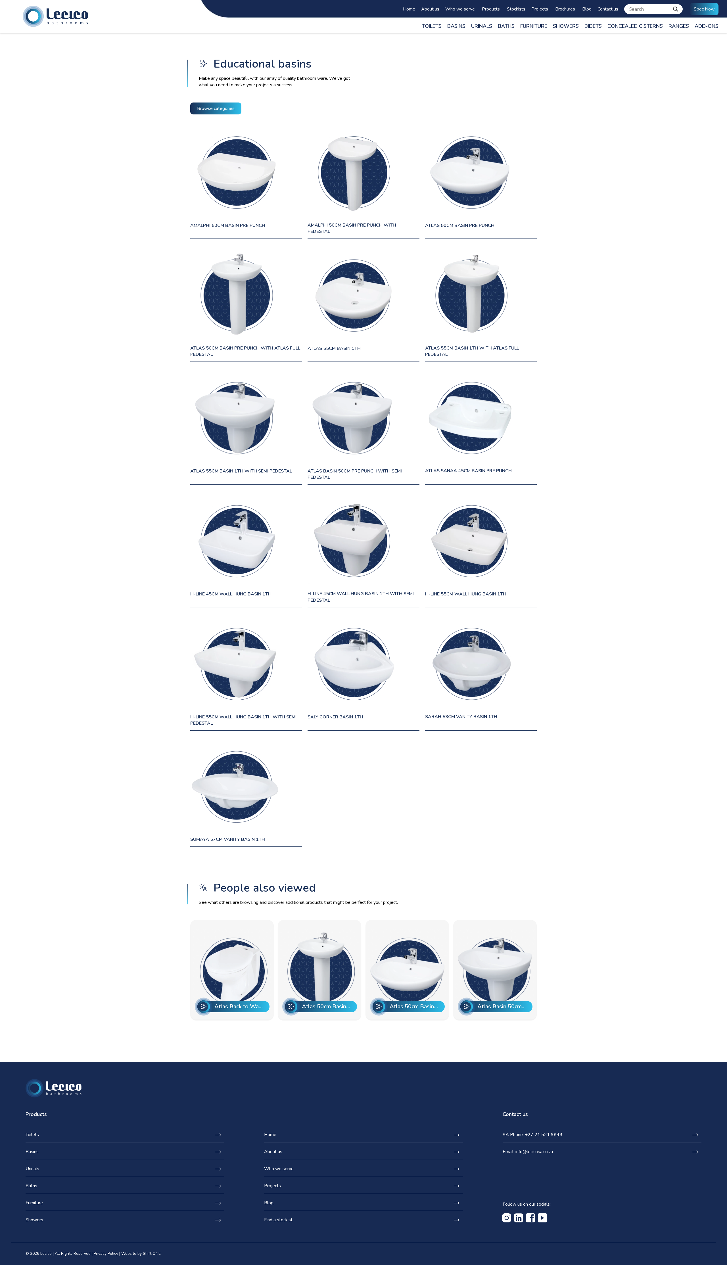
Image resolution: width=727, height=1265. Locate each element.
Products (491, 9)
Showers (566, 26)
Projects (539, 9)
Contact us (608, 9)
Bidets (593, 26)
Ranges (678, 26)
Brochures (565, 9)
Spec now (704, 9)
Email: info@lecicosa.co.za (528, 1152)
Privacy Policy (106, 1253)
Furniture (533, 26)
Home (409, 9)
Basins (456, 26)
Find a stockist (278, 1220)
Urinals (481, 26)
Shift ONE (152, 1253)
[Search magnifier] (676, 9)
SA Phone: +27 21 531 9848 (532, 1135)
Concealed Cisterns (635, 26)
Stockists (516, 9)
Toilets (432, 26)
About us (430, 9)
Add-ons (706, 26)
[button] (215, 108)
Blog (587, 9)
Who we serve (460, 9)
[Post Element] (232, 969)
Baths (506, 26)
